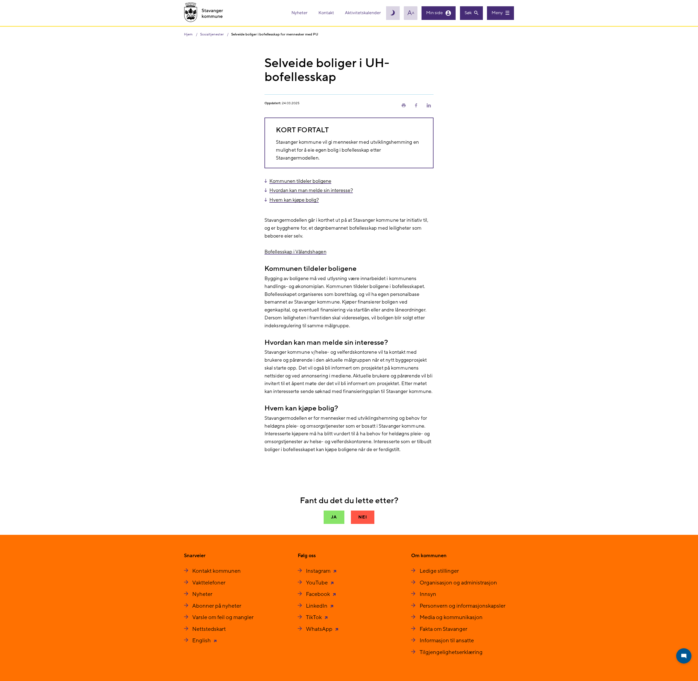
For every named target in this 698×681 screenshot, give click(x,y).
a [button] (410, 13)
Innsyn (428, 594)
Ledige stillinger (439, 571)
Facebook (318, 594)
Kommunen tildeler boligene (300, 181)
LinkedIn (317, 606)
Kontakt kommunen (216, 571)
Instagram (319, 571)
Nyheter (299, 12)
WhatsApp (319, 629)
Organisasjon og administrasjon (458, 583)
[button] (403, 105)
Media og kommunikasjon (451, 617)
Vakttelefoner (208, 583)
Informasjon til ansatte (447, 641)
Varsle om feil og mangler (223, 617)
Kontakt (326, 12)
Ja (334, 517)
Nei (362, 517)
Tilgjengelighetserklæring (451, 652)
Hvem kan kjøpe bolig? (294, 200)
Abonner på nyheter (216, 606)
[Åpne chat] (683, 656)
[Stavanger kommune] (203, 13)
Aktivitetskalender (363, 12)
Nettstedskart (209, 629)
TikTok (314, 617)
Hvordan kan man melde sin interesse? (311, 190)
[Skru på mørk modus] (393, 13)
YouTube (317, 583)
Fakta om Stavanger (443, 629)
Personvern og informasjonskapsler (463, 606)
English (202, 641)
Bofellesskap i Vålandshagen (295, 251)
